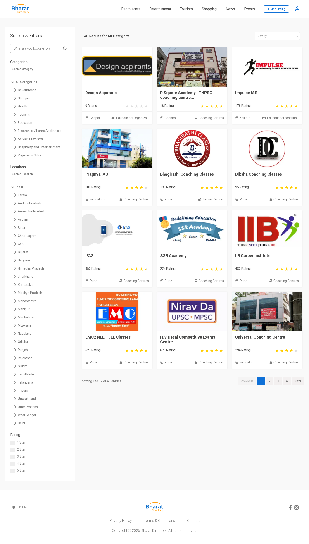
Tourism (186, 9)
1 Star (21, 442)
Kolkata (245, 118)
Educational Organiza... (132, 118)
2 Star (21, 449)
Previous (247, 381)
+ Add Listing (276, 9)
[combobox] (277, 36)
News (230, 9)
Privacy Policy (120, 520)
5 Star (21, 470)
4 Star (21, 463)
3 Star (21, 456)
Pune (168, 199)
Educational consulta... (283, 118)
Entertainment (160, 9)
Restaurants (130, 9)
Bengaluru (97, 199)
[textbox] (277, 36)
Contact (193, 520)
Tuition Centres (213, 199)
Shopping (209, 9)
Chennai (170, 118)
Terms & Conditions (159, 520)
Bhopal (95, 118)
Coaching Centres (211, 118)
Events (249, 9)
